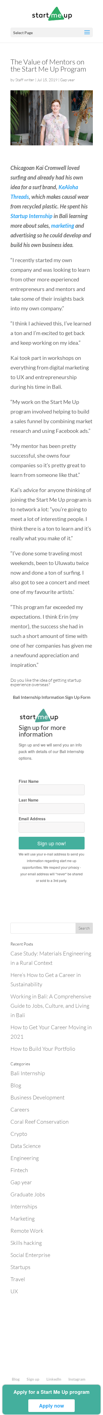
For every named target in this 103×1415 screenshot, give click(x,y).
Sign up (33, 1379)
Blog (15, 1085)
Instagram (76, 1379)
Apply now (51, 1405)
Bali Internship (27, 1073)
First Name (29, 781)
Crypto (18, 1133)
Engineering (24, 1158)
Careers (19, 1109)
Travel (17, 1279)
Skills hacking (26, 1242)
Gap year (67, 79)
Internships (23, 1206)
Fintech (19, 1170)
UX (14, 1291)
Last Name (28, 800)
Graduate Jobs (27, 1194)
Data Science (25, 1145)
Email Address (32, 818)
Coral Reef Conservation (39, 1121)
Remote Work (26, 1230)
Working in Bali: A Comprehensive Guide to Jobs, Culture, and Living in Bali (50, 1006)
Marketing (22, 1218)
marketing (62, 225)
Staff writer (24, 79)
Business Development (37, 1097)
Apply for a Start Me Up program (51, 1391)
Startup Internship (31, 216)
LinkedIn (53, 1379)
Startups (20, 1267)
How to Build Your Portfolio (42, 1048)
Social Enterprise (30, 1254)
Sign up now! (51, 843)
